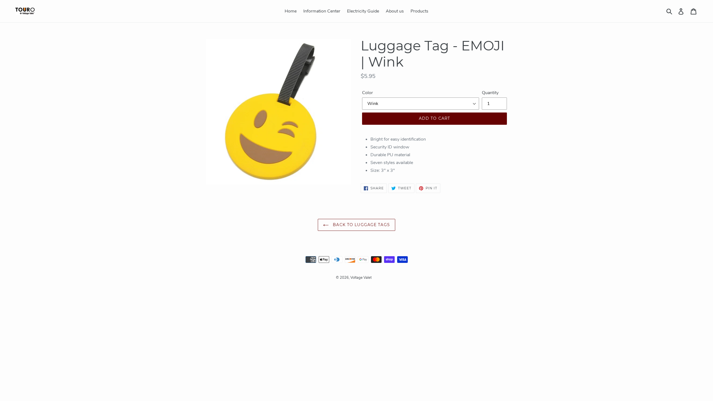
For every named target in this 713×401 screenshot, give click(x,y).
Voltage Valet (361, 277)
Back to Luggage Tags (360, 224)
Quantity (490, 93)
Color (367, 93)
